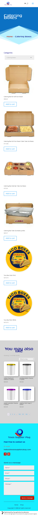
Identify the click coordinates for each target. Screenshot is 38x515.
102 (26, 414)
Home (10, 36)
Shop (22, 505)
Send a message (27, 498)
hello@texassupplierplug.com (17, 449)
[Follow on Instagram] (8, 454)
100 (19, 414)
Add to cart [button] (10, 104)
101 (23, 414)
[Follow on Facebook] (5, 454)
